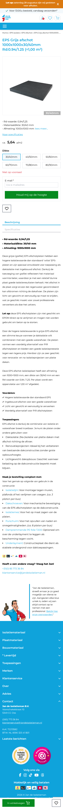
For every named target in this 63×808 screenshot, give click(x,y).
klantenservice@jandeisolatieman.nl (23, 572)
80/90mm (51, 165)
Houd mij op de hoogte (31, 194)
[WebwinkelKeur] (42, 755)
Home (5, 33)
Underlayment (14, 543)
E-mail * (9, 180)
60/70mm (11, 165)
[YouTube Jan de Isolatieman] (36, 775)
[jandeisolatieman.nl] (6, 17)
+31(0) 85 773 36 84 (13, 568)
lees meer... (41, 128)
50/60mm (51, 157)
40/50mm (31, 157)
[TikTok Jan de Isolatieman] (30, 775)
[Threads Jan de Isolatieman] (42, 775)
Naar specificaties (12, 134)
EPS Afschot (27, 33)
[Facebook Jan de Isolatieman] (20, 775)
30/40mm (11, 157)
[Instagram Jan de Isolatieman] (25, 775)
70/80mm (31, 165)
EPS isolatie (15, 33)
